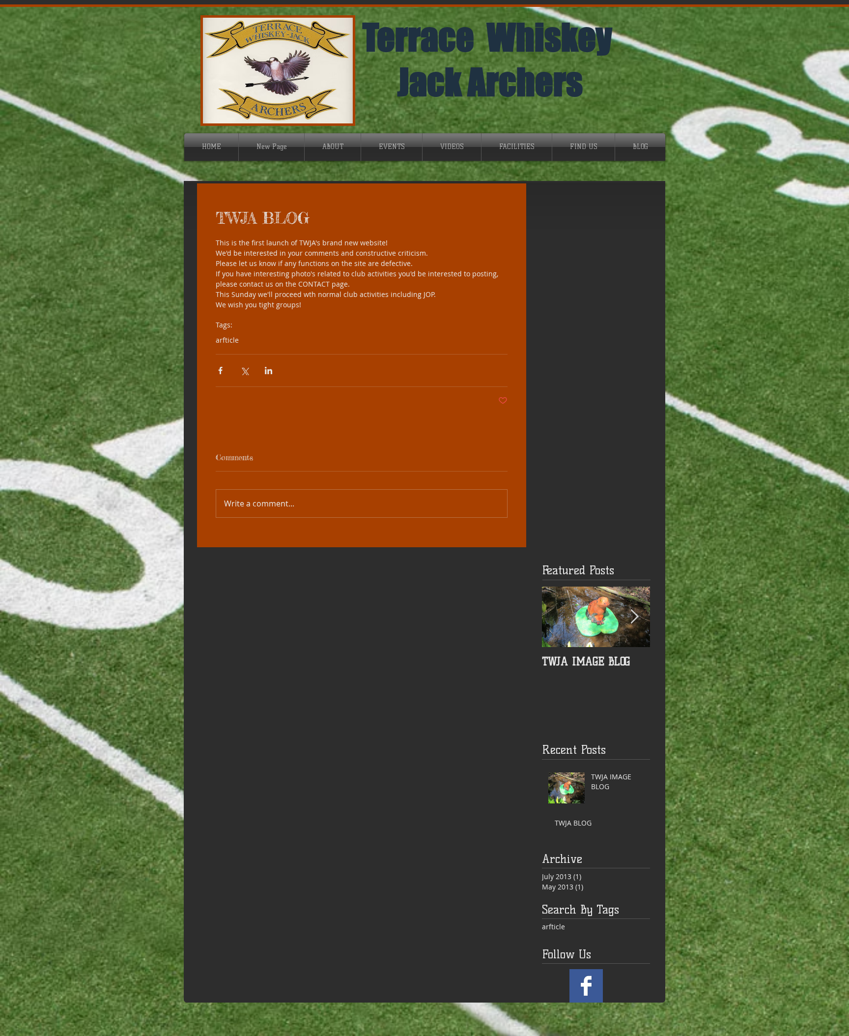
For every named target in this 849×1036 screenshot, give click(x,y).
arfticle (227, 340)
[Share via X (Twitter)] (244, 370)
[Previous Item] (557, 616)
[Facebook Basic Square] (586, 986)
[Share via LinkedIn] (268, 370)
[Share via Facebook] (220, 370)
